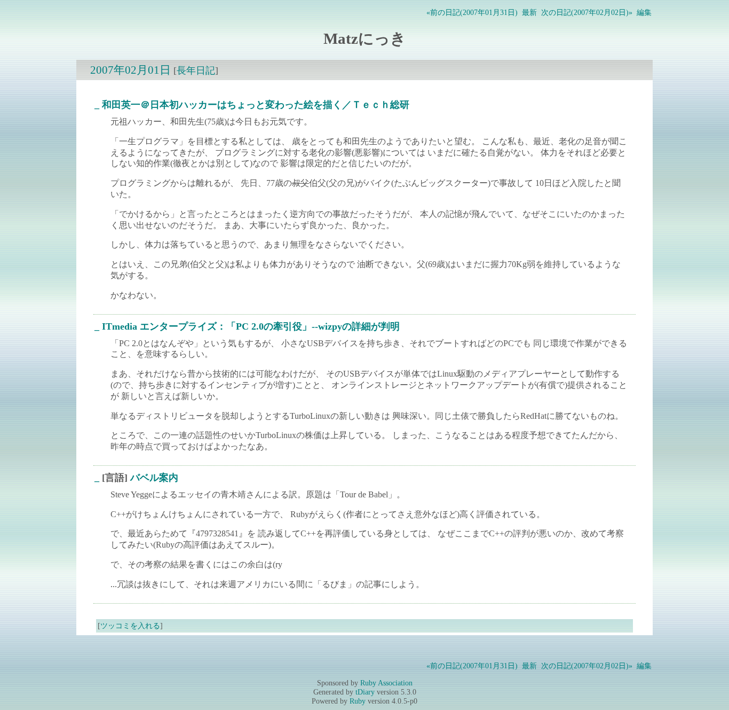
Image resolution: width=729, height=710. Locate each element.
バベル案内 (154, 477)
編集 (644, 12)
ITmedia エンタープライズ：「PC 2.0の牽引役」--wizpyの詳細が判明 (251, 326)
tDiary (365, 692)
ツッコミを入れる (130, 625)
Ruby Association (386, 682)
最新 (529, 12)
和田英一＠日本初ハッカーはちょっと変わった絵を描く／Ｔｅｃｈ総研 (255, 104)
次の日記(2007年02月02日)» (586, 12)
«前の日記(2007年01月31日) (472, 12)
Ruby (358, 701)
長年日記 (196, 70)
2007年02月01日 (130, 70)
